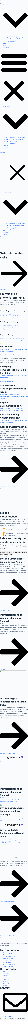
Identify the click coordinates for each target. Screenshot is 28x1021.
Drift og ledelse (7, 954)
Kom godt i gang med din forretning (15, 36)
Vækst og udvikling (11, 41)
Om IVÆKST (6, 47)
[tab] (6, 552)
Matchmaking (6, 45)
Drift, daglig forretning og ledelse (15, 38)
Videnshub (6, 43)
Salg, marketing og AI (11, 40)
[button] (14, 76)
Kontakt (5, 977)
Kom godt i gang (7, 953)
